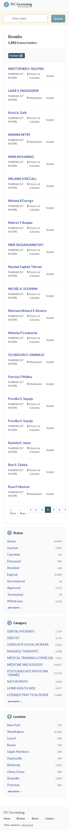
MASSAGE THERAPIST (22, 651)
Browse (21, 818)
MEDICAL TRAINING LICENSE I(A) (30, 658)
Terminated (15, 594)
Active (11, 541)
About (35, 818)
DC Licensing (21, 5)
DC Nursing (27, 825)
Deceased (14, 561)
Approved (14, 588)
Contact (49, 818)
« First (13, 511)
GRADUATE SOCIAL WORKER (28, 644)
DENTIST (13, 638)
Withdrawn (15, 601)
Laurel (11, 738)
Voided (15, 55)
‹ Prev (22, 511)
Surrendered (16, 581)
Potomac (13, 785)
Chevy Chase (15, 772)
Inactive (12, 548)
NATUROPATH (17, 681)
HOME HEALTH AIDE (21, 688)
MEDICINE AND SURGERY (25, 665)
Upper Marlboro (18, 751)
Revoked (13, 568)
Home (7, 818)
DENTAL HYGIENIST (21, 631)
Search (58, 18)
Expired (12, 575)
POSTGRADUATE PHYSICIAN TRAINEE (27, 673)
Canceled (13, 554)
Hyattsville (14, 758)
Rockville (13, 778)
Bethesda (13, 765)
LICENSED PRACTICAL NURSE (27, 695)
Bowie (11, 745)
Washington (15, 732)
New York (13, 725)
